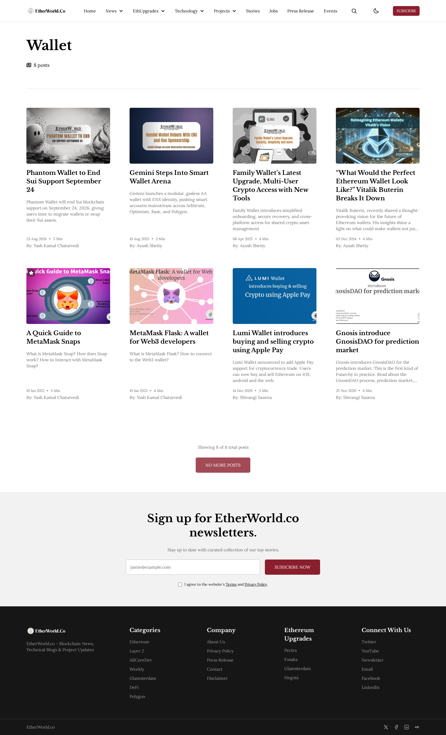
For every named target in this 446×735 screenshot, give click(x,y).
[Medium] (417, 727)
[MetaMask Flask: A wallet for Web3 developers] (171, 296)
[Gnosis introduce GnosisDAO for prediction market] (378, 296)
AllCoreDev (141, 660)
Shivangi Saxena (256, 397)
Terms (231, 584)
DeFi (134, 687)
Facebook (371, 678)
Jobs (273, 11)
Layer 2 (137, 651)
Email (367, 669)
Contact (214, 669)
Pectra (290, 650)
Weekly (137, 669)
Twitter (369, 642)
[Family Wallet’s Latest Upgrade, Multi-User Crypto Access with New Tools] (274, 136)
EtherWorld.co (40, 727)
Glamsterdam (143, 678)
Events (330, 11)
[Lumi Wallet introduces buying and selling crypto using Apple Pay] (274, 296)
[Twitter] (386, 727)
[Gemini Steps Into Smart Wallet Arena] (171, 136)
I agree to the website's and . (226, 584)
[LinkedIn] (406, 727)
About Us (216, 642)
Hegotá (291, 677)
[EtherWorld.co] (46, 11)
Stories (253, 11)
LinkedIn (371, 687)
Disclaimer (217, 678)
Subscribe (406, 11)
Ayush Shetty (149, 245)
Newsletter (372, 660)
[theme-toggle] (376, 11)
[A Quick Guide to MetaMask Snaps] (68, 296)
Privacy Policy (256, 584)
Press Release (300, 11)
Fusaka (291, 659)
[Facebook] (396, 727)
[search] (354, 11)
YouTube (370, 651)
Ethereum (139, 642)
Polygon (137, 696)
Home (90, 11)
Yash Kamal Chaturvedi (56, 245)
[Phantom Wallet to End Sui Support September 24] (68, 136)
